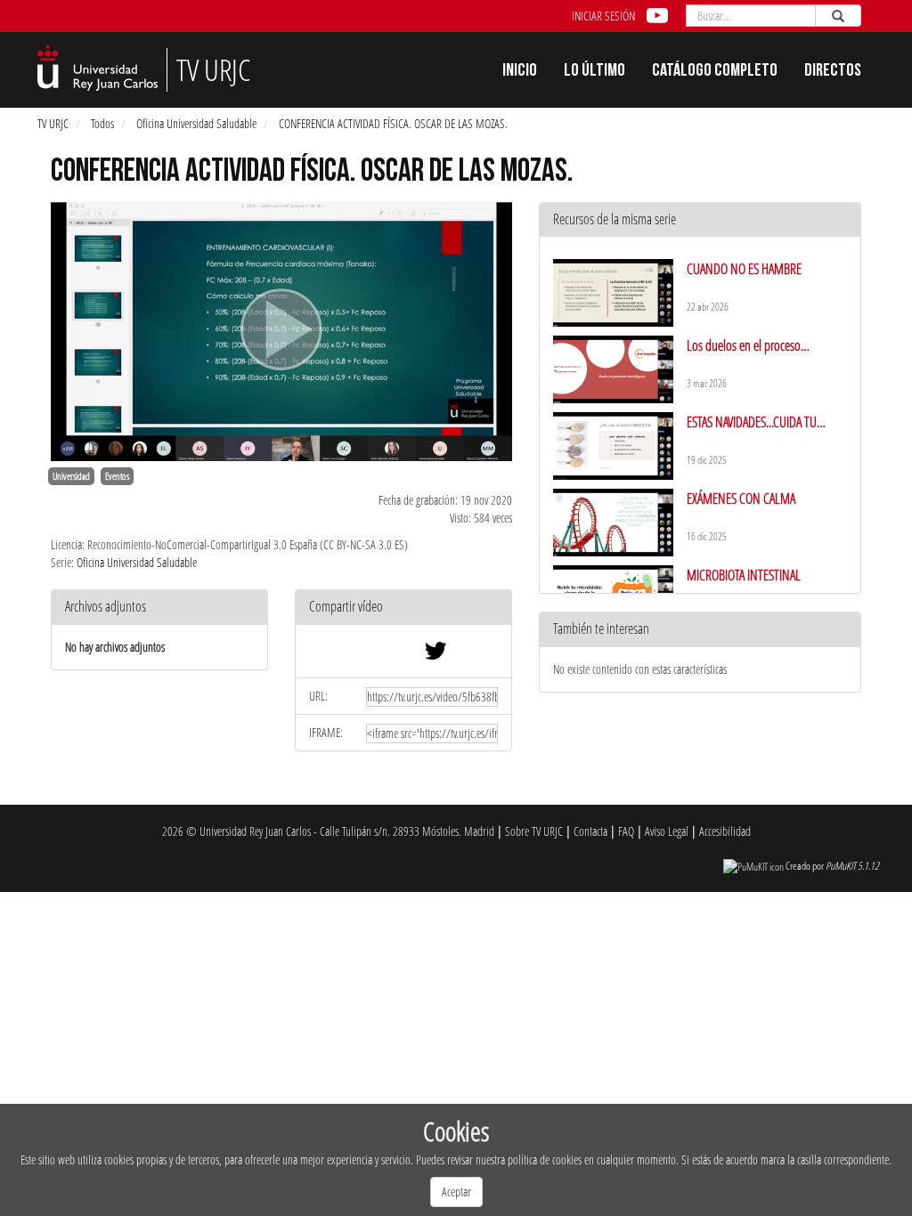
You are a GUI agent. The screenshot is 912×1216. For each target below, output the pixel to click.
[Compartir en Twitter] (435, 654)
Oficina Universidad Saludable (196, 123)
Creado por (832, 865)
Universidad (71, 476)
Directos (832, 72)
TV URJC (53, 123)
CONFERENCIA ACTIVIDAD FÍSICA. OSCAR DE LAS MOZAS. (393, 123)
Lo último (594, 72)
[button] (403, 607)
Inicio (519, 72)
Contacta (590, 831)
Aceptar (456, 1191)
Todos (102, 123)
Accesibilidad (725, 831)
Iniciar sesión (603, 15)
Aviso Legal (666, 831)
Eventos (117, 476)
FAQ (626, 831)
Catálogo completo (715, 72)
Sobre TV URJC (534, 831)
